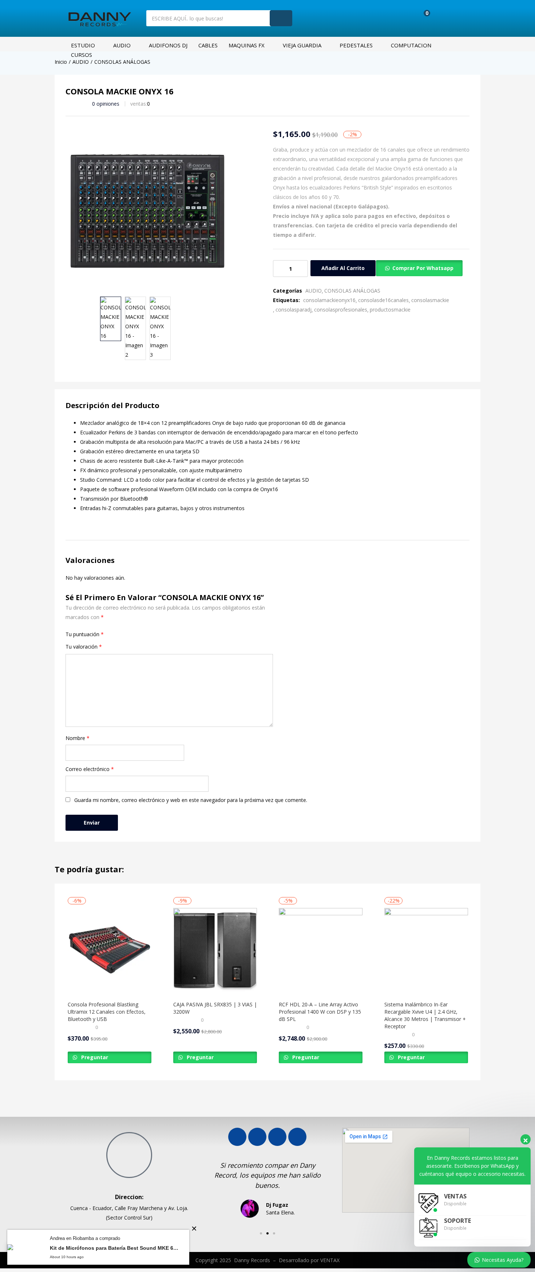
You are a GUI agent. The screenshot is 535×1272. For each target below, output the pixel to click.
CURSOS (81, 54)
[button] (421, 17)
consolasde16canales (383, 300)
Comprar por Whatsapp (422, 268)
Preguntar (94, 1057)
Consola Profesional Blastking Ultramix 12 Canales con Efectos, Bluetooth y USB (107, 1011)
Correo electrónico (90, 769)
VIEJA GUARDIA (302, 45)
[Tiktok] (297, 1137)
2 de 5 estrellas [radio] (115, 634)
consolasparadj (294, 309)
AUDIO (122, 45)
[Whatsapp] (277, 1137)
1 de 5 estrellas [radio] (109, 634)
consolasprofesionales (340, 309)
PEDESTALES (356, 45)
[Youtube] (257, 1137)
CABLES (208, 45)
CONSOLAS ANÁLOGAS (122, 61)
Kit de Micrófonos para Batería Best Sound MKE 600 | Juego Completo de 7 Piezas (114, 1248)
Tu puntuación (85, 634)
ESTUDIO (83, 45)
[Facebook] (237, 1137)
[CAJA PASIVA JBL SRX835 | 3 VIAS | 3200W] (215, 950)
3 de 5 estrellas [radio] (120, 634)
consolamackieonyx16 (329, 300)
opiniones (105, 103)
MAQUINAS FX (247, 45)
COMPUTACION (411, 45)
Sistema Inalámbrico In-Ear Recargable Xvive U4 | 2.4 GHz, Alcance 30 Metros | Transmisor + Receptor (425, 1015)
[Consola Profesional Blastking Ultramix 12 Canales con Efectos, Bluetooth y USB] (109, 950)
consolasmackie (430, 300)
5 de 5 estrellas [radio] (130, 634)
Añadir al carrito (343, 268)
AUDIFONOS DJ (168, 45)
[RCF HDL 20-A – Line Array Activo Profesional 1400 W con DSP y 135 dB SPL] (320, 950)
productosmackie (390, 309)
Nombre (78, 738)
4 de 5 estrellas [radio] (125, 634)
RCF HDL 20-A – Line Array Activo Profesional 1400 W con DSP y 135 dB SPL (320, 1011)
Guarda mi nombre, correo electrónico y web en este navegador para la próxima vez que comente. (190, 800)
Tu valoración (84, 646)
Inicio (61, 61)
